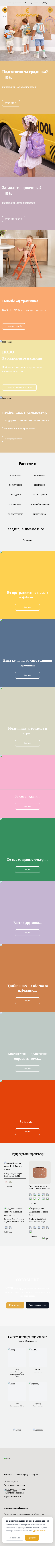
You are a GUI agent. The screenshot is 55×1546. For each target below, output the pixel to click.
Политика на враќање (14, 1493)
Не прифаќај (15, 1538)
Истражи (27, 607)
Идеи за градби (15, 1305)
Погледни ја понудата (13, 439)
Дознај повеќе (39, 1531)
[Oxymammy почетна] (27, 12)
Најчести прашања (12, 1496)
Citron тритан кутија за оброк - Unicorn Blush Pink (39, 1187)
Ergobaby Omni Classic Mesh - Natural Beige (37, 1220)
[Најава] (50, 16)
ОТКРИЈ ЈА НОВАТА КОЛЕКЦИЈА (19, 387)
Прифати (32, 1538)
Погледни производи (37, 1305)
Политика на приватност (15, 1485)
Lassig (17, 1370)
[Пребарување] (4, 16)
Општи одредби (11, 1481)
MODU (37, 1370)
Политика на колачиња (14, 1489)
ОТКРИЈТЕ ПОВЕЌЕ (13, 219)
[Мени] (4, 10)
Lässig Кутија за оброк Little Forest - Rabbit (13, 1175)
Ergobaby (37, 1404)
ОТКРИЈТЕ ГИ (11, 103)
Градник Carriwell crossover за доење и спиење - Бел (15, 1220)
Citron (17, 1404)
